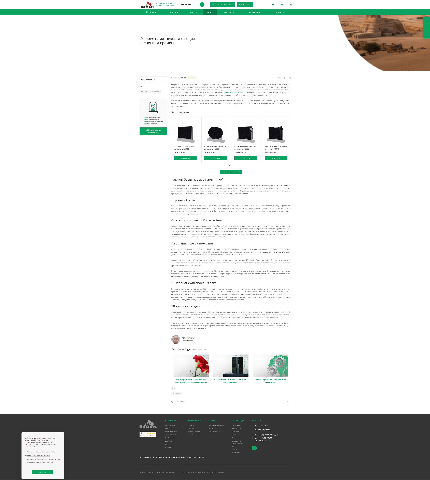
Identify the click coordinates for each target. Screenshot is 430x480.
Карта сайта (236, 453)
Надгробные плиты (193, 432)
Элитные (168, 428)
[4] (194, 77)
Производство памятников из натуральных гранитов (165, 4)
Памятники (176, 393)
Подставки (190, 425)
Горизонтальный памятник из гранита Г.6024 (185, 147)
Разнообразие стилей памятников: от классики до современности (270, 380)
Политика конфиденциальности (38, 455)
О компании (236, 425)
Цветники (190, 428)
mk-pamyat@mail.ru (263, 430)
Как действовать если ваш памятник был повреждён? (191, 380)
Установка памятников (217, 425)
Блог (233, 446)
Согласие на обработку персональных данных (43, 452)
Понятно (42, 472)
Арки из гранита (171, 435)
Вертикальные (170, 425)
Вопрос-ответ (236, 428)
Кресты (167, 444)
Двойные (168, 441)
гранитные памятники (233, 92)
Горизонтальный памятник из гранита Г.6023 (215, 147)
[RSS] (284, 78)
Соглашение (236, 438)
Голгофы (168, 447)
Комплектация (194, 421)
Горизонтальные (171, 432)
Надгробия (144, 91)
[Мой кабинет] (264, 5)
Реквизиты (235, 432)
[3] (192, 77)
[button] (230, 165)
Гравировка (213, 428)
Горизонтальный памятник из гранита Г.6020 (245, 147)
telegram (202, 4)
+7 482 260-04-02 (185, 4)
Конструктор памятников (223, 4)
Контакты (256, 421)
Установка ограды (215, 432)
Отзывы (234, 450)
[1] (188, 77)
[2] (190, 77)
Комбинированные (172, 438)
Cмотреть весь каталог (231, 172)
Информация (238, 421)
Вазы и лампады (192, 435)
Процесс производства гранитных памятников (231, 380)
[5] (196, 77)
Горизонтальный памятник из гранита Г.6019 (276, 147)
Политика (235, 435)
